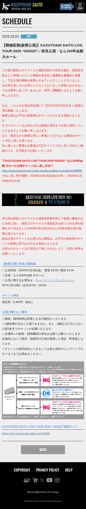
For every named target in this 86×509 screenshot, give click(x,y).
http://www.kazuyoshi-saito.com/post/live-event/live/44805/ (42, 170)
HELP (68, 470)
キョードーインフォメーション (55, 280)
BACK (43, 449)
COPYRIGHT (22, 470)
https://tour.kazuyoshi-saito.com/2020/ (26, 433)
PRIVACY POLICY (47, 470)
